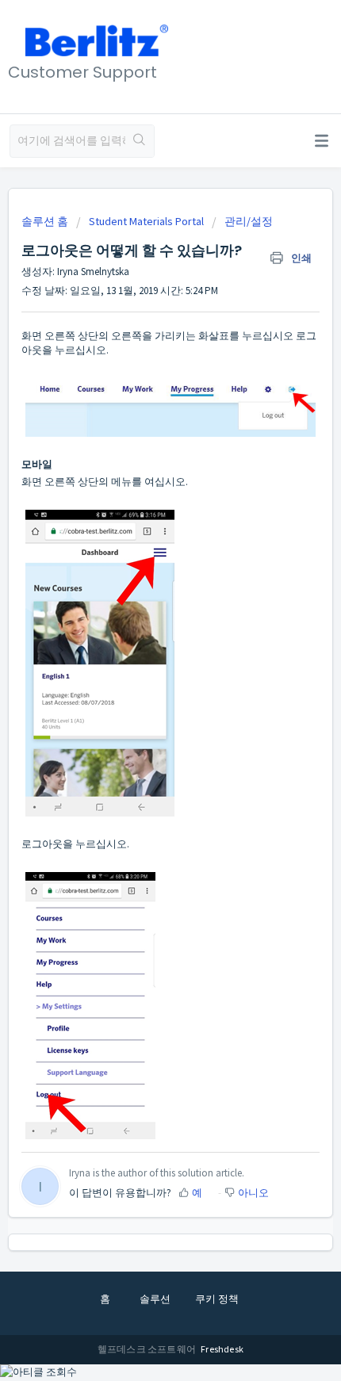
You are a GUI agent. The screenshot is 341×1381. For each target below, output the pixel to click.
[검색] (139, 141)
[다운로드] (141, 690)
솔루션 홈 (46, 221)
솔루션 (155, 1299)
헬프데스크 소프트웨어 (147, 1349)
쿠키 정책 (217, 1299)
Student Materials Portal (146, 221)
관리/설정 (248, 221)
